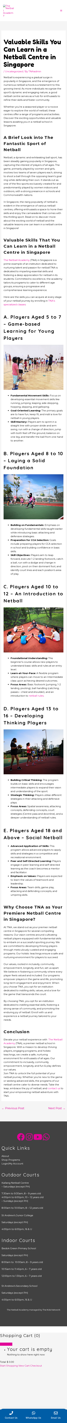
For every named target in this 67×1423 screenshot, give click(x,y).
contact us (54, 1088)
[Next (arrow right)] (19, 1374)
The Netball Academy (17, 260)
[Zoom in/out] (6, 1370)
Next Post (56, 1108)
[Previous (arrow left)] (6, 1374)
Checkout (36, 1365)
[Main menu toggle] (61, 10)
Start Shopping (9, 1365)
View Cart (24, 1365)
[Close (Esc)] (45, 1370)
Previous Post (13, 1108)
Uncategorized (14, 71)
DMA (37, 1320)
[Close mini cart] (6, 1344)
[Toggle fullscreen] (19, 1370)
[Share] (32, 1370)
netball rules (36, 695)
